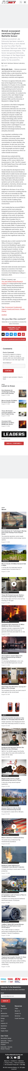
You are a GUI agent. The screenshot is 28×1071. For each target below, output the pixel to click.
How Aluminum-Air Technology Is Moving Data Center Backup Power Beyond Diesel (8, 392)
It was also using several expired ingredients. (11, 783)
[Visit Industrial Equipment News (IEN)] (17, 979)
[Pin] (19, 334)
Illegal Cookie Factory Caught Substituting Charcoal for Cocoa (11, 779)
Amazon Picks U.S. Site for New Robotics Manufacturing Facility (11, 808)
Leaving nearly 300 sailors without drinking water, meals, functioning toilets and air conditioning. (14, 962)
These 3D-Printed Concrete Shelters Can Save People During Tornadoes (8, 412)
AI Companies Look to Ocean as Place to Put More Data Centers (14, 895)
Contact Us (14, 1061)
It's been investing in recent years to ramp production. (13, 870)
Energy (4, 528)
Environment (9, 307)
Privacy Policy (9, 1062)
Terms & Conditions (19, 1062)
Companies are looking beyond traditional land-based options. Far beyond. (13, 899)
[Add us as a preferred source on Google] (23, 334)
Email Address (7, 362)
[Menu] (24, 2)
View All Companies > (14, 443)
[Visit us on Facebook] (8, 1057)
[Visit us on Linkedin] (19, 1057)
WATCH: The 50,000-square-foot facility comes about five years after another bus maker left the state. (13, 753)
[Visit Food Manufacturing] (10, 979)
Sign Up (5, 1001)
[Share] (7, 334)
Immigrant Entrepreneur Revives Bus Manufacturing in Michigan (13, 748)
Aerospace (5, 653)
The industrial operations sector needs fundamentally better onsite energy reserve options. (14, 538)
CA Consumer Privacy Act (12, 1064)
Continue (8, 370)
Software (5, 892)
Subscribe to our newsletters (14, 328)
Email (2, 993)
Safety (4, 715)
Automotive (5, 621)
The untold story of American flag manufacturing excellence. (11, 840)
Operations (5, 561)
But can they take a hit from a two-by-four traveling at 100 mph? (13, 599)
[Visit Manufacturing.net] (10, 981)
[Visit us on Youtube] (15, 1057)
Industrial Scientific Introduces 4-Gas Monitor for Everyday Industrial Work (13, 718)
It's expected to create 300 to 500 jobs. (13, 812)
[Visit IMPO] (24, 979)
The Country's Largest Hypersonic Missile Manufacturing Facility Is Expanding (12, 657)
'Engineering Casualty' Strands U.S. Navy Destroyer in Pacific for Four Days (14, 957)
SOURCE (4, 315)
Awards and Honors (13, 309)
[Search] (20, 2)
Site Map (22, 1064)
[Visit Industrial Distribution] (3, 981)
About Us (6, 1061)
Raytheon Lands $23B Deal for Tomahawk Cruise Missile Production (13, 866)
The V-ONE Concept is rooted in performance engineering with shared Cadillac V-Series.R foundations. (12, 931)
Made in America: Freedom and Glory (13, 837)
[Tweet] (15, 334)
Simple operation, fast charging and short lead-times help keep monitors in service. (13, 722)
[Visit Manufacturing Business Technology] (17, 981)
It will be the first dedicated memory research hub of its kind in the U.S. (12, 568)
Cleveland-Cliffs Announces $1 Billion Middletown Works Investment (8, 422)
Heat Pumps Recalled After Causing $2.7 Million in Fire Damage (14, 687)
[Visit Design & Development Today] (3, 979)
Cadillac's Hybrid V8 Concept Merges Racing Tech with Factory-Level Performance (13, 926)
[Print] (3, 334)
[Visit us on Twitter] (11, 1057)
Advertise (21, 1061)
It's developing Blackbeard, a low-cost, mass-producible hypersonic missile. (12, 662)
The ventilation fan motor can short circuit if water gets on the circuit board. (14, 691)
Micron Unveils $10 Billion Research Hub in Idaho (9, 401)
